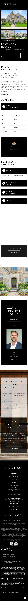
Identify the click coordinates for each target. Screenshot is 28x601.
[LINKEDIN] (14, 515)
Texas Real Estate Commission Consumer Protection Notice (14, 521)
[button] (14, 448)
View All (20, 34)
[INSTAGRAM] (10, 515)
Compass (7, 529)
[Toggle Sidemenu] (22, 4)
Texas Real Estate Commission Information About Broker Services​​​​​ (14, 523)
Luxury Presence (10, 554)
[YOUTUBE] (17, 515)
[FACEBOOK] (6, 515)
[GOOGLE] (21, 515)
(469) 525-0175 (14, 148)
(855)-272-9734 (14, 475)
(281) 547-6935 (17, 511)
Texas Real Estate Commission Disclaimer (14, 526)
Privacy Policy (16, 408)
